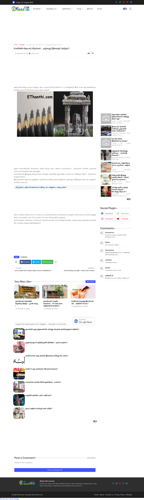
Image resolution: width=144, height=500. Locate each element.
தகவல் (99, 9)
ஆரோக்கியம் (66, 9)
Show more (90, 281)
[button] (125, 9)
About (102, 495)
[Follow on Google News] (83, 324)
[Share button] (56, 262)
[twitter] (120, 2)
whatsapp (125, 213)
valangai (21, 44)
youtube (125, 219)
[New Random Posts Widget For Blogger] (95, 421)
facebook (109, 213)
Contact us (109, 495)
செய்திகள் (36, 9)
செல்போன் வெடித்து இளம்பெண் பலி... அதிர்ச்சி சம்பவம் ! (82, 302)
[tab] (37, 9)
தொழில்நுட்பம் (51, 9)
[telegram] (131, 2)
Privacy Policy (119, 495)
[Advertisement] (73, 27)
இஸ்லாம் (90, 9)
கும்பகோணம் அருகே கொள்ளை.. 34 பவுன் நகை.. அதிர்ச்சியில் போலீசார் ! (53, 303)
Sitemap (129, 495)
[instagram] (127, 2)
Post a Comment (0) (55, 470)
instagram (109, 219)
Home (16, 44)
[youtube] (123, 2)
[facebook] (116, 2)
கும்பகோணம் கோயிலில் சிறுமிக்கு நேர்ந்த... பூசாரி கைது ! (26, 303)
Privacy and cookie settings (9, 499)
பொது (79, 9)
